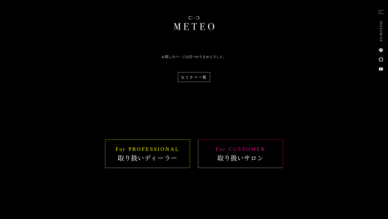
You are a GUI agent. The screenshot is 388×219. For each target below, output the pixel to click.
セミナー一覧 (194, 77)
